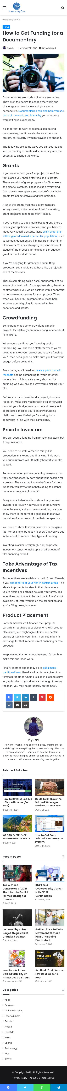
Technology (11, 1048)
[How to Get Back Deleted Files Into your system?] (49, 823)
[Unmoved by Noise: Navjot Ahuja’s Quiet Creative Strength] (17, 917)
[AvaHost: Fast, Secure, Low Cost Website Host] (49, 958)
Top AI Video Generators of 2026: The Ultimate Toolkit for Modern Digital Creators (15, 892)
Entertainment (12, 1016)
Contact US (48, 1077)
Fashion (9, 1021)
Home (8, 19)
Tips (7, 1053)
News (17, 19)
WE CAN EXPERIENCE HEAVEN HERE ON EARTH (17, 836)
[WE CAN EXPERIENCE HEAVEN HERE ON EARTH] (17, 823)
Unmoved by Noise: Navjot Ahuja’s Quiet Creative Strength (15, 933)
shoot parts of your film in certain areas (34, 582)
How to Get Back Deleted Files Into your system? (49, 838)
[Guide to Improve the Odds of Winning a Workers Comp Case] (49, 787)
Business (9, 1005)
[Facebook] (9, 697)
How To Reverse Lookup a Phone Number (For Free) (17, 802)
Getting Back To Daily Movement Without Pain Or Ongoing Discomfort (49, 935)
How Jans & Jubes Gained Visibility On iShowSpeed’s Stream (16, 974)
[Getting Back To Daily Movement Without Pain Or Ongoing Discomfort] (49, 917)
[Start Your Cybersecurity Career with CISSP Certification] (49, 873)
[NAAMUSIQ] (17, 7)
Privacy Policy (20, 1077)
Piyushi (10, 48)
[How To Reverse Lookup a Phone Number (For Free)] (17, 787)
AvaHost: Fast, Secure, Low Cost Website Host (49, 974)
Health (8, 1026)
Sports (8, 1042)
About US (35, 1077)
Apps (7, 999)
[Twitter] (17, 697)
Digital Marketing (14, 1010)
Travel (8, 1059)
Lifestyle (9, 1032)
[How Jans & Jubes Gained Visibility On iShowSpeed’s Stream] (17, 958)
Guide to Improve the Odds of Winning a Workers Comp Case (48, 802)
